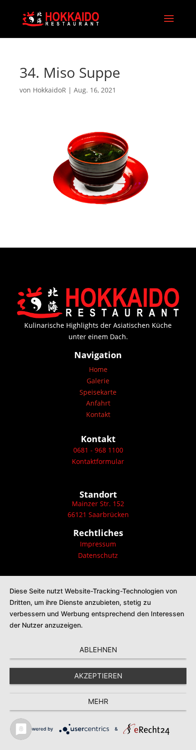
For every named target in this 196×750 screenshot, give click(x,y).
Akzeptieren (98, 675)
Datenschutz (98, 555)
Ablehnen (98, 649)
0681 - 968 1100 (98, 449)
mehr (98, 701)
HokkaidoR (49, 89)
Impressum (98, 543)
